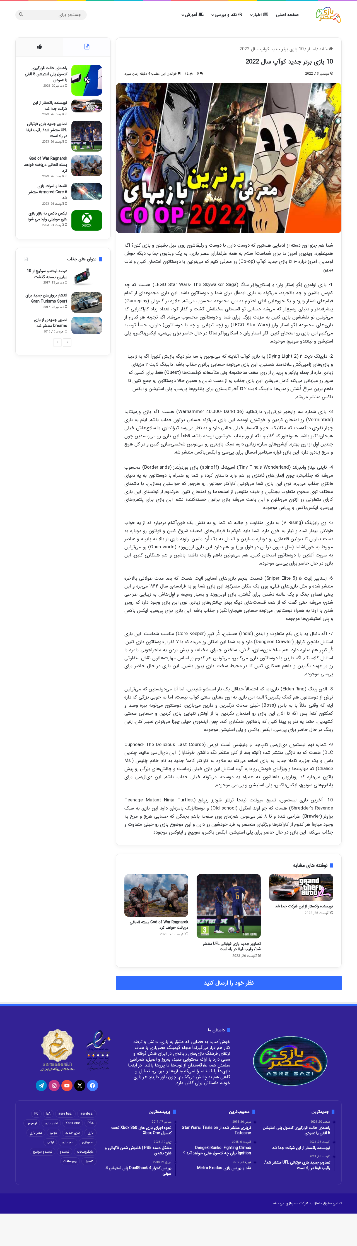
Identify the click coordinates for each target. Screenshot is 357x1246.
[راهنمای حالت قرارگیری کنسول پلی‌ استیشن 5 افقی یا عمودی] (86, 80)
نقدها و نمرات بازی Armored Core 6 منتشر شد (47, 192)
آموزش (192, 14)
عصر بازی (68, 1142)
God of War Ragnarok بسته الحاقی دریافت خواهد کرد (159, 925)
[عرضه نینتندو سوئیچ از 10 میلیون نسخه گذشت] (86, 278)
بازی (90, 1132)
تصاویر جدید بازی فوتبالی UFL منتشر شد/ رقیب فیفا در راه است (232, 946)
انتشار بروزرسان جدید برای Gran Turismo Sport (46, 298)
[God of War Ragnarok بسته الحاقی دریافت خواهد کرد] (156, 895)
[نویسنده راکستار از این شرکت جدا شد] (301, 887)
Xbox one (73, 1123)
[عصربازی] (328, 14)
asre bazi (65, 1113)
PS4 (90, 1123)
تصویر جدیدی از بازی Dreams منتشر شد (50, 323)
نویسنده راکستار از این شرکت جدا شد (304, 906)
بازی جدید (72, 1132)
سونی (53, 1132)
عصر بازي (36, 1132)
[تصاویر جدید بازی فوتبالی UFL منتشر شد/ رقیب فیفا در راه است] (228, 906)
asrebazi (86, 1113)
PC (36, 1113)
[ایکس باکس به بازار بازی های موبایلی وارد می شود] (86, 220)
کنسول (89, 1161)
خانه (324, 49)
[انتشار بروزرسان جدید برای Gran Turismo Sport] (86, 302)
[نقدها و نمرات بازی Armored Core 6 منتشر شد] (86, 191)
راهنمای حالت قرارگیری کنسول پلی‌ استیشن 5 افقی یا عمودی (46, 74)
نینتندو (64, 1151)
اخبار (258, 14)
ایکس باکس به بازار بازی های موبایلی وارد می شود (47, 216)
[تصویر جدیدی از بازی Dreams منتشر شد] (86, 325)
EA (48, 1113)
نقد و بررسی (226, 14)
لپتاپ (50, 1142)
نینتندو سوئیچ (42, 1151)
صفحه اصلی (287, 14)
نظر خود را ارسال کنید (229, 983)
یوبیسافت (70, 1161)
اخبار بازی (51, 1123)
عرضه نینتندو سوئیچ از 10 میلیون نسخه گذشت (47, 274)
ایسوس (31, 1123)
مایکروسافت (85, 1151)
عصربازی (87, 1142)
